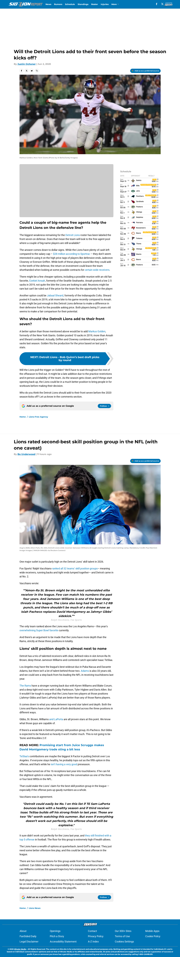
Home (22, 417)
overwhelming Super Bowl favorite (38, 630)
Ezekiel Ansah (37, 280)
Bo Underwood (26, 454)
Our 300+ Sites (123, 930)
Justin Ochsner (27, 64)
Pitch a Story (57, 936)
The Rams (25, 685)
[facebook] (156, 4)
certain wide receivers (97, 269)
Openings (55, 930)
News (48, 4)
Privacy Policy (95, 936)
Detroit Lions (72, 235)
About (23, 930)
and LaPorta (56, 719)
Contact (92, 930)
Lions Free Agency (38, 417)
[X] (162, 4)
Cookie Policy (152, 936)
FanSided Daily (28, 936)
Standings (83, 4)
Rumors (58, 4)
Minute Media (20, 949)
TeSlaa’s (24, 756)
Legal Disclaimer (29, 941)
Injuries (105, 4)
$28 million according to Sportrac (71, 253)
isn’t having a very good (64, 764)
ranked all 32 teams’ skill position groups (75, 568)
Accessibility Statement (63, 941)
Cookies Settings (124, 941)
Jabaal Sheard (55, 295)
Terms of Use (122, 936)
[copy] (37, 71)
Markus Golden (96, 331)
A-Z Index (93, 941)
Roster (94, 4)
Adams (85, 670)
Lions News (34, 908)
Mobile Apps (152, 930)
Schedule (70, 4)
